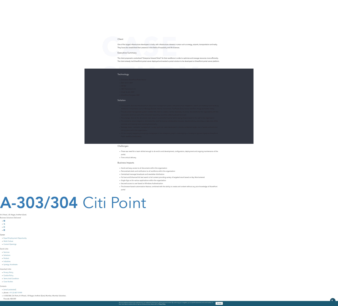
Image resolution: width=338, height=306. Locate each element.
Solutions (93, 4)
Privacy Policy (8, 272)
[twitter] (4, 224)
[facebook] (4, 221)
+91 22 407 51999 (15, 293)
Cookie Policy (8, 275)
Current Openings (10, 244)
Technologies (127, 4)
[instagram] (4, 227)
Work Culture (8, 241)
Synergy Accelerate (10, 264)
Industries (114, 4)
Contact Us (161, 4)
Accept (219, 303)
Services (82, 4)
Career (2, 235)
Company (71, 4)
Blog (138, 4)
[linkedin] (4, 230)
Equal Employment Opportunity (15, 238)
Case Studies (149, 4)
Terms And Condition (11, 278)
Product (103, 4)
